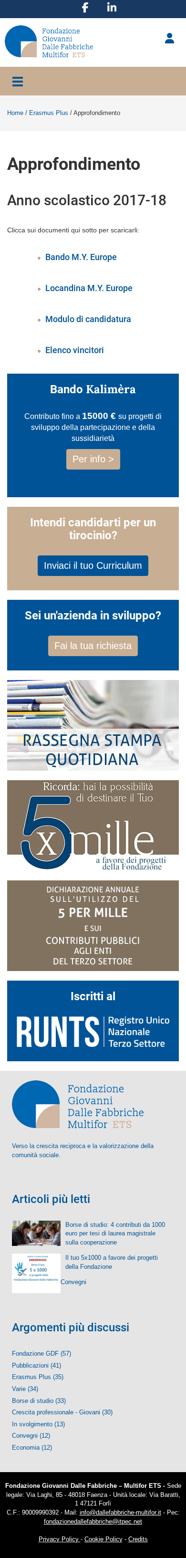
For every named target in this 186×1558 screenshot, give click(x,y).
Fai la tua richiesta (93, 645)
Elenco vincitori (74, 350)
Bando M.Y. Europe (81, 257)
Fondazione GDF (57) (41, 1353)
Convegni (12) (31, 1435)
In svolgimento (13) (38, 1424)
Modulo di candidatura (88, 319)
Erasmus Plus (48, 112)
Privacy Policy (60, 1539)
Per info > (93, 459)
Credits (138, 1539)
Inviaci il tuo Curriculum (93, 565)
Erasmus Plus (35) (37, 1376)
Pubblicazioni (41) (36, 1365)
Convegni (73, 1282)
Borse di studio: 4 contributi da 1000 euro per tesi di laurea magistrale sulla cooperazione (115, 1233)
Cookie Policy (103, 1539)
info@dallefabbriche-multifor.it (120, 1512)
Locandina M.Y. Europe (89, 288)
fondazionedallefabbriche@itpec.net (93, 1521)
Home (15, 112)
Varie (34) (25, 1388)
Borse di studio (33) (39, 1400)
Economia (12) (32, 1447)
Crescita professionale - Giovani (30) (62, 1412)
